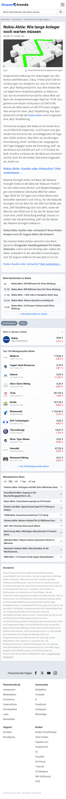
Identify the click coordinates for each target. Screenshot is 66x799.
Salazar (14, 374)
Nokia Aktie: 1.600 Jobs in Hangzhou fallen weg (34, 295)
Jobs (5, 714)
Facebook (40, 704)
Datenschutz (10, 704)
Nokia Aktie (5, 19)
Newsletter (9, 719)
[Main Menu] (62, 4)
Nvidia (13, 402)
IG (36, 752)
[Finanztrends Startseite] (15, 6)
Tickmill (39, 767)
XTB (37, 781)
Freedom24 (41, 747)
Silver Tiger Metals (20, 439)
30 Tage (31, 481)
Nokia (23, 323)
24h (16, 481)
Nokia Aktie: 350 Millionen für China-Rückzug (33, 283)
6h (5, 481)
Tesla (13, 393)
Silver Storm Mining (20, 384)
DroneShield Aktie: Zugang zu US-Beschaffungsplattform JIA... (20, 494)
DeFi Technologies (19, 421)
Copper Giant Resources (22, 365)
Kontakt (7, 732)
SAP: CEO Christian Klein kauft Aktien (22, 526)
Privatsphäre (10, 709)
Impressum (9, 689)
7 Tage (23, 481)
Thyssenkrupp (17, 430)
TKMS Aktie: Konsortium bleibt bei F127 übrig (26, 515)
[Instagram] (55, 673)
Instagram (40, 709)
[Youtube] (48, 673)
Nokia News (17, 19)
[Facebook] (35, 673)
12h (10, 481)
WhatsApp (41, 714)
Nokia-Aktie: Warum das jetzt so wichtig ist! (32, 300)
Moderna (14, 356)
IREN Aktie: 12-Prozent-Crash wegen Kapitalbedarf (28, 557)
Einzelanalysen (9, 323)
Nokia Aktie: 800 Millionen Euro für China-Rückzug (35, 289)
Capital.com (41, 742)
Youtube (39, 694)
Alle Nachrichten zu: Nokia (34, 314)
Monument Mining (19, 458)
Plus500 (39, 757)
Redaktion (40, 689)
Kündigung (9, 737)
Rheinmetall (16, 411)
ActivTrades (41, 737)
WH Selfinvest (43, 776)
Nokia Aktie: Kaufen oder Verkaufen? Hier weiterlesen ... (32, 171)
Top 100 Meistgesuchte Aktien (34, 466)
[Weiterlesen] (61, 487)
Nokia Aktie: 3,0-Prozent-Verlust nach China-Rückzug (33, 307)
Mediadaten (9, 694)
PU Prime (40, 762)
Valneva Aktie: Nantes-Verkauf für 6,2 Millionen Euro (29, 520)
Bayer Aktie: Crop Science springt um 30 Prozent (27, 501)
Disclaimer (9, 699)
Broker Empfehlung (45, 732)
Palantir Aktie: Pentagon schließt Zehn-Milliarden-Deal (31, 487)
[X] (42, 673)
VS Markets (41, 771)
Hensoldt (14, 448)
